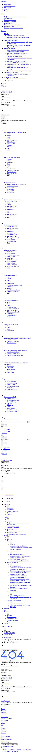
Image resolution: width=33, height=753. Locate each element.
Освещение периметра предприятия (17, 53)
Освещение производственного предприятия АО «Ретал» (16, 55)
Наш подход (7, 7)
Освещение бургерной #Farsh (15, 35)
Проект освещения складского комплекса (19, 71)
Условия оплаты (5, 736)
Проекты (3, 712)
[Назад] (8, 506)
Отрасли (3, 710)
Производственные (9, 48)
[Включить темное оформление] (3, 117)
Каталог (3, 705)
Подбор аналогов (9, 26)
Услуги (3, 709)
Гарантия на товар (6, 739)
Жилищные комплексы (11, 40)
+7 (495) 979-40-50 (6, 91)
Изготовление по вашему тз (12, 25)
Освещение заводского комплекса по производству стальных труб (18, 50)
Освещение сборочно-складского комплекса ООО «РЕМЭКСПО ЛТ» (17, 62)
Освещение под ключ (10, 21)
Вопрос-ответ (5, 741)
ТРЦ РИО (10, 80)
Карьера (6, 9)
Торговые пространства (11, 77)
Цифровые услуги (9, 23)
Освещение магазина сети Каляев (17, 79)
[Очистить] (28, 422)
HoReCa (6, 34)
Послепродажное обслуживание (13, 28)
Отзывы (6, 11)
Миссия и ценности (9, 6)
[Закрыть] (2, 489)
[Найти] (6, 425)
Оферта (3, 747)
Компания (4, 713)
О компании (7, 4)
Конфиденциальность (7, 746)
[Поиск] (2, 481)
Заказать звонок (5, 94)
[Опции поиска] (2, 423)
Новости (3, 730)
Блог (2, 725)
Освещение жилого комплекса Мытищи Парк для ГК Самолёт (18, 46)
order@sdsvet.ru (5, 97)
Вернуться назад (5, 666)
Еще (8, 150)
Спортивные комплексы (11, 72)
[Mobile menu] (2, 452)
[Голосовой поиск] (2, 425)
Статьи (3, 728)
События (3, 731)
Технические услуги (10, 20)
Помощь (3, 733)
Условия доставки (6, 738)
